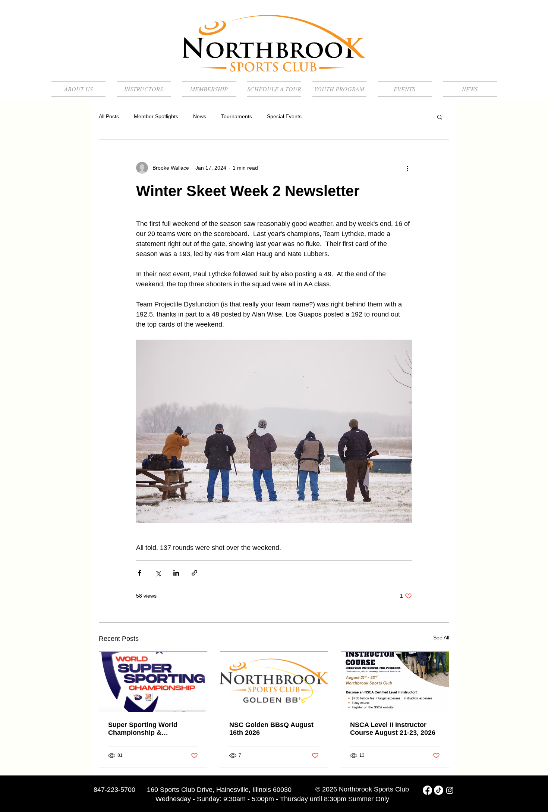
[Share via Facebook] (139, 572)
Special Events (284, 116)
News (199, 116)
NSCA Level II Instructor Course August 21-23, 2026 (392, 728)
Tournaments (236, 116)
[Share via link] (194, 572)
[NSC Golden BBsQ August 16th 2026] (274, 682)
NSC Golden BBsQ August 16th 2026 (271, 728)
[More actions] (407, 167)
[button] (439, 117)
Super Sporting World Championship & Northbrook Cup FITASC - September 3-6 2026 (148, 729)
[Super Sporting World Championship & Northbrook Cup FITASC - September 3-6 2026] (153, 682)
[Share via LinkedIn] (176, 572)
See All (441, 638)
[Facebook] (427, 790)
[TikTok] (438, 790)
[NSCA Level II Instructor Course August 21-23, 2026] (395, 682)
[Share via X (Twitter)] (157, 572)
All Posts (109, 116)
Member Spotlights (156, 116)
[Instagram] (449, 790)
